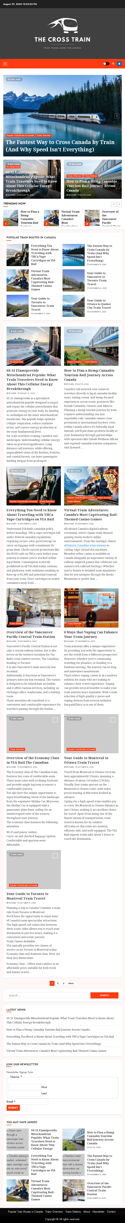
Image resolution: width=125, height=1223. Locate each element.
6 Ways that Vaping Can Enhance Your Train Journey (91, 634)
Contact (111, 1212)
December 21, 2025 (28, 524)
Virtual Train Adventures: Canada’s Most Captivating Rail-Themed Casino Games (42, 280)
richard (11, 195)
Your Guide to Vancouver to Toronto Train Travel (97, 278)
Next (71, 983)
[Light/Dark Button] (106, 63)
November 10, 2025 (97, 264)
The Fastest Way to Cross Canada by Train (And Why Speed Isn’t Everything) (60, 145)
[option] (62, 115)
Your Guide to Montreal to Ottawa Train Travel (86, 760)
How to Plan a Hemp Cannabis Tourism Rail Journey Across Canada (92, 186)
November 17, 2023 (41, 314)
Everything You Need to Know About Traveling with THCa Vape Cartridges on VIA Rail (45, 255)
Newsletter (98, 1212)
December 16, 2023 (28, 641)
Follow (119, 63)
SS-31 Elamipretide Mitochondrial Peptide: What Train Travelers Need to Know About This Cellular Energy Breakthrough (31, 181)
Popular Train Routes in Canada (20, 135)
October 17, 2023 (28, 903)
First (44, 1087)
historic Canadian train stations (86, 545)
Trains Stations (90, 176)
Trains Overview (44, 135)
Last (44, 1093)
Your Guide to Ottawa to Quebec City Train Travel (99, 304)
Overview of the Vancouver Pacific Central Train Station (70, 221)
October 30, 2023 (85, 767)
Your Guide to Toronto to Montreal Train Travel (27, 896)
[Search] (113, 63)
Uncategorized (13, 167)
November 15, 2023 (97, 312)
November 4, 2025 (85, 524)
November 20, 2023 (98, 288)
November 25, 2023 (86, 641)
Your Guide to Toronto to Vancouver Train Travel (42, 304)
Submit (13, 1108)
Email (11, 1102)
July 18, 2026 (85, 195)
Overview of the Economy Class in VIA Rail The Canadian (33, 760)
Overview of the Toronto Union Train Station (110, 217)
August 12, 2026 (26, 195)
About (86, 1212)
